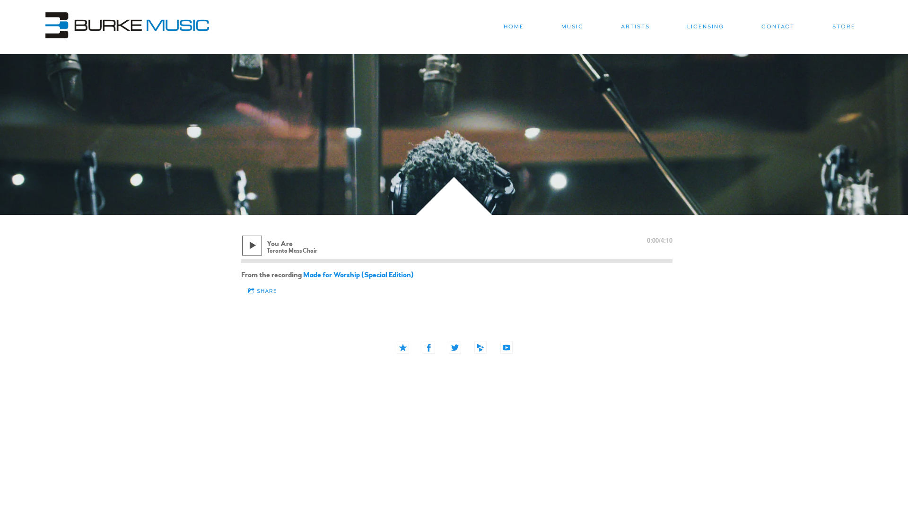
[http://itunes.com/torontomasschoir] (403, 348)
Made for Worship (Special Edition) (358, 275)
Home (514, 26)
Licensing (705, 26)
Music (572, 26)
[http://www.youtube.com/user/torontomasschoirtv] (506, 348)
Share (267, 291)
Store (844, 26)
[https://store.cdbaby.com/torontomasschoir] (480, 348)
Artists (635, 26)
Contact (777, 26)
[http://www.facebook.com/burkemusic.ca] (429, 348)
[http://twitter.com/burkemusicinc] (455, 348)
